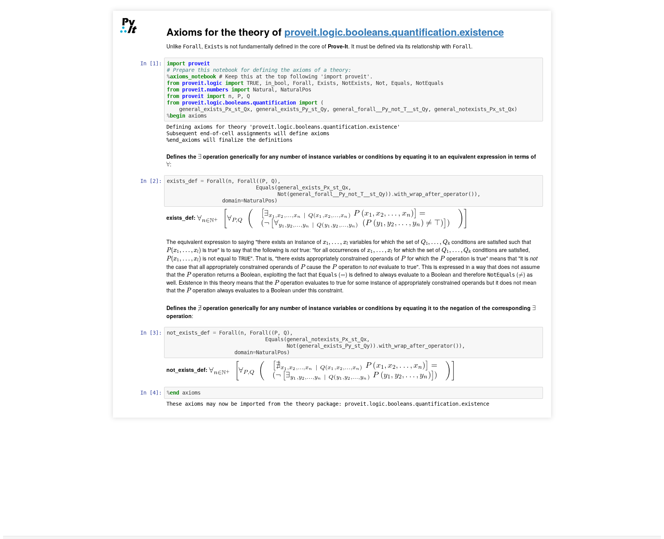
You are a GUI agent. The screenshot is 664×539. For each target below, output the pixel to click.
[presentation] (199, 156)
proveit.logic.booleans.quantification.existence (394, 32)
